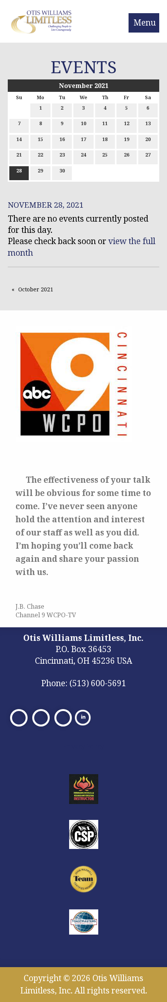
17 (83, 139)
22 (40, 155)
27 (148, 155)
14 (19, 139)
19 (126, 139)
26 (126, 155)
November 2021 (83, 85)
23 (62, 155)
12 (126, 123)
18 (105, 139)
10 (83, 123)
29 (40, 170)
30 (62, 170)
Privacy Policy (83, 746)
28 (19, 170)
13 (148, 123)
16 (62, 139)
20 (148, 139)
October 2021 (35, 289)
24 (83, 155)
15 (40, 139)
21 (19, 155)
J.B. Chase (30, 606)
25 (105, 155)
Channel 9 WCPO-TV (46, 615)
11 (105, 123)
